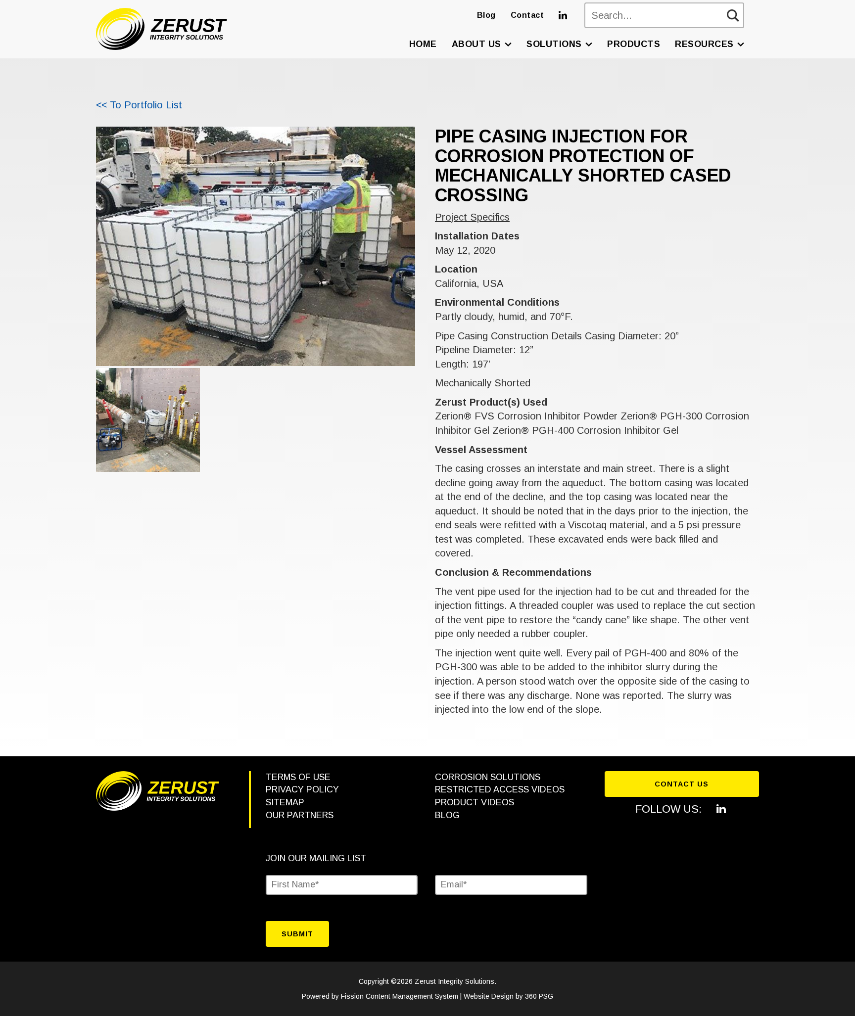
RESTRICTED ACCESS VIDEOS (500, 789)
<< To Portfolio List (139, 104)
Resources (704, 44)
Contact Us (682, 784)
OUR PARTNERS (299, 815)
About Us (476, 44)
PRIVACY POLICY (302, 789)
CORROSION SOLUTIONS (487, 777)
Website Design (489, 996)
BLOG (447, 815)
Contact (527, 15)
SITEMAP (285, 802)
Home (423, 44)
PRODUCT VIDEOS (474, 802)
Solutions (554, 44)
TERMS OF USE (298, 777)
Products (633, 44)
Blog (486, 15)
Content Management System (412, 996)
